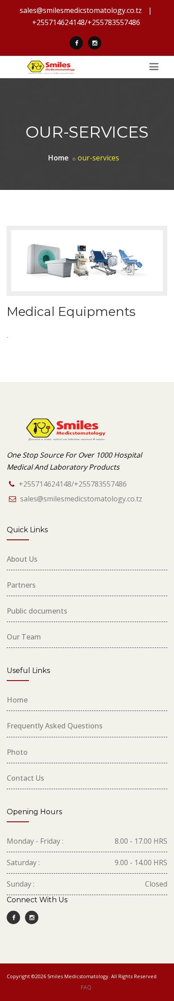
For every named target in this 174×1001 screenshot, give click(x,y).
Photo (17, 752)
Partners (21, 585)
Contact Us (25, 778)
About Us (22, 559)
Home (17, 700)
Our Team (24, 637)
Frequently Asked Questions (55, 726)
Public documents (37, 611)
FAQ (86, 987)
